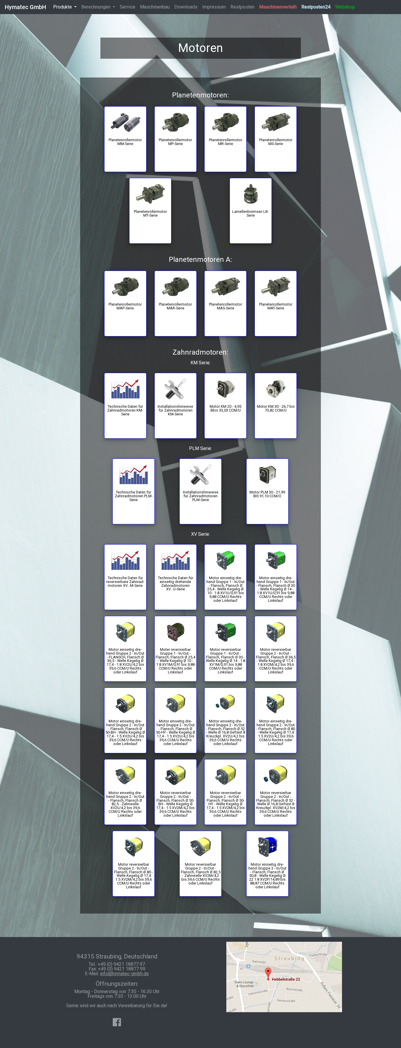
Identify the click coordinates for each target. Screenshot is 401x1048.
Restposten (242, 7)
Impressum (214, 7)
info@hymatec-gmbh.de (124, 973)
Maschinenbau (155, 7)
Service (127, 7)
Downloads (186, 7)
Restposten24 (316, 7)
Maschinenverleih (278, 7)
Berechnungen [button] (96, 7)
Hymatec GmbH (25, 7)
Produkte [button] (63, 7)
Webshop (345, 7)
